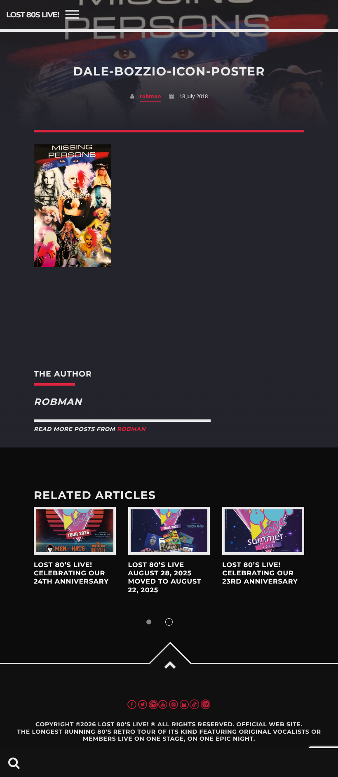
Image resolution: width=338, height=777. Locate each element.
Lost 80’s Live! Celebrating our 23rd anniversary (260, 573)
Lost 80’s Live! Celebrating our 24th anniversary (71, 573)
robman (150, 96)
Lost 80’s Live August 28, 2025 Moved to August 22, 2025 (165, 577)
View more (75, 531)
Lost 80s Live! (32, 14)
